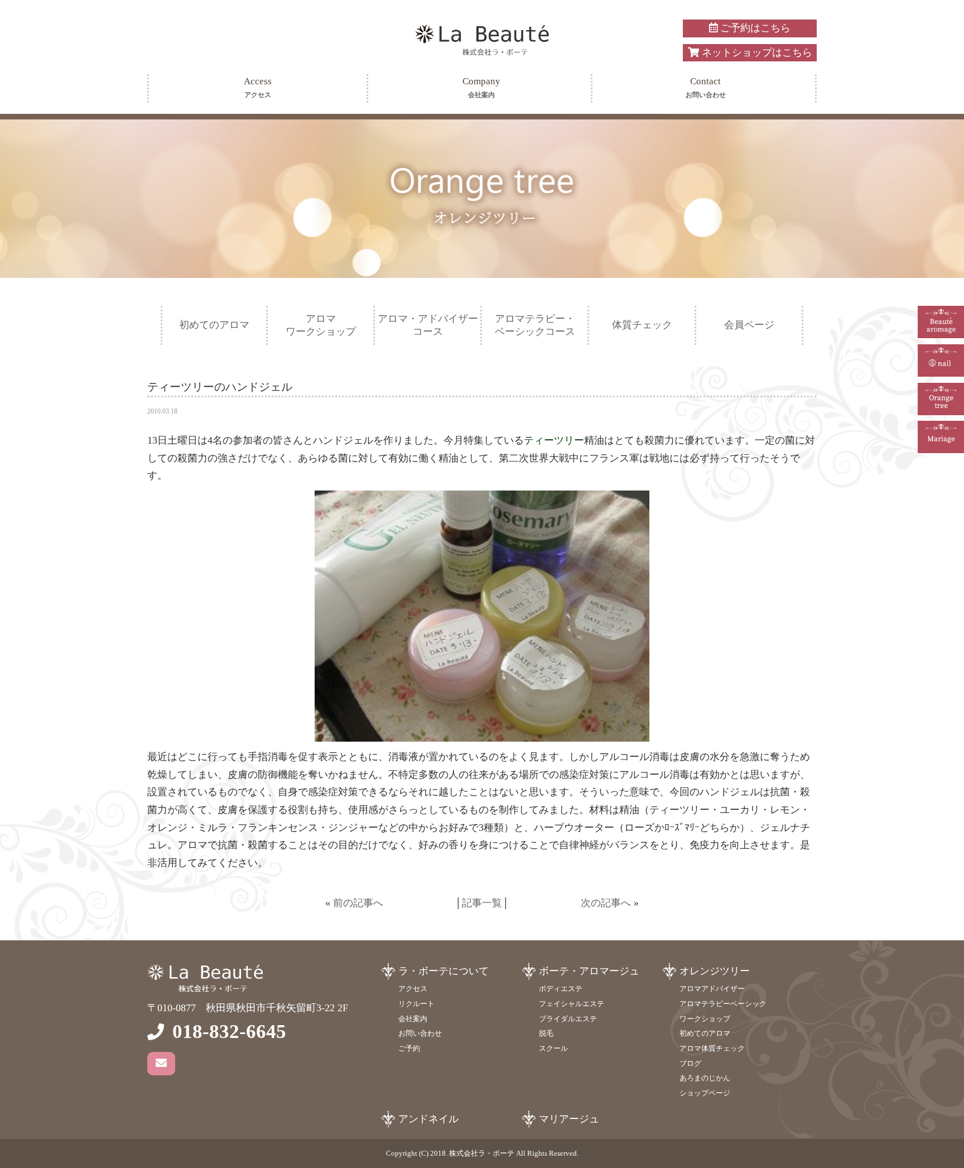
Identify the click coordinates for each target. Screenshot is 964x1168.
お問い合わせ (420, 1033)
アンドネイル (428, 1118)
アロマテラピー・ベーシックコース (535, 325)
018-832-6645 (229, 1031)
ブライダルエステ (568, 1019)
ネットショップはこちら (755, 52)
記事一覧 (482, 903)
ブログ (690, 1063)
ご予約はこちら (754, 27)
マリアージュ (569, 1118)
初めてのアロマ (214, 324)
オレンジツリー (714, 971)
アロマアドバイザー (712, 988)
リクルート (416, 1003)
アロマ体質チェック (712, 1048)
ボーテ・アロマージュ (589, 971)
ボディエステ (560, 988)
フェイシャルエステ (571, 1003)
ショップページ (704, 1093)
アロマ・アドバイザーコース (428, 325)
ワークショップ (704, 1019)
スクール (553, 1048)
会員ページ (749, 324)
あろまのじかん (704, 1078)
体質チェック (642, 324)
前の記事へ (358, 903)
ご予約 (409, 1048)
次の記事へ (606, 903)
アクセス (412, 988)
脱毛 (546, 1033)
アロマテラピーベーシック (723, 1003)
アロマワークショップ (321, 325)
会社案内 (412, 1019)
